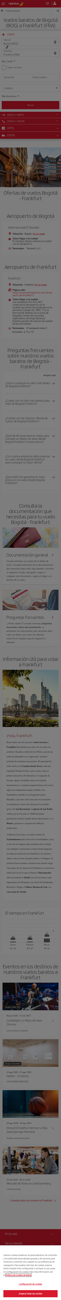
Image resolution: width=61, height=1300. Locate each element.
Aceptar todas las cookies (30, 1293)
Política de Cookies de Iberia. (18, 1275)
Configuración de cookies (30, 1284)
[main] (30, 1272)
